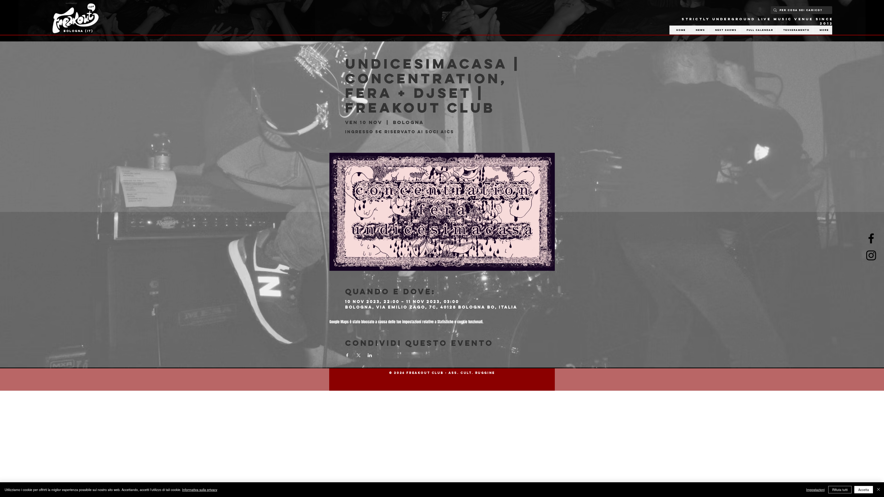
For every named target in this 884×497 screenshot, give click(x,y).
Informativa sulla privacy (199, 489)
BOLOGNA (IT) (78, 31)
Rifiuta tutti (840, 489)
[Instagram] (871, 255)
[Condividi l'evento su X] (358, 355)
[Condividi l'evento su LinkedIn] (370, 355)
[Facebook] (871, 238)
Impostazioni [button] (815, 489)
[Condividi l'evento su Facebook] (347, 355)
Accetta (863, 489)
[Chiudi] (878, 489)
